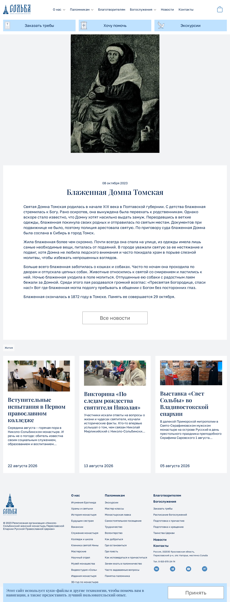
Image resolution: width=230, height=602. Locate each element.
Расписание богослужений (170, 514)
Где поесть (111, 551)
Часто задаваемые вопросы (122, 569)
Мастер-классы (114, 508)
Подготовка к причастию (168, 520)
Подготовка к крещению (168, 526)
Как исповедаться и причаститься (126, 557)
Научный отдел (80, 557)
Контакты (186, 9)
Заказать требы (163, 508)
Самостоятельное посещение (123, 520)
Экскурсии (111, 502)
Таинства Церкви (164, 532)
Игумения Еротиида (83, 502)
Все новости (115, 318)
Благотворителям (111, 9)
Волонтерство (114, 532)
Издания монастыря (83, 575)
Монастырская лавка (118, 514)
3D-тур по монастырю (84, 582)
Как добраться (114, 539)
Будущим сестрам (82, 520)
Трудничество (113, 526)
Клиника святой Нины (85, 545)
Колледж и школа (82, 539)
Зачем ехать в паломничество (123, 563)
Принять (195, 593)
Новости (167, 9)
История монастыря (83, 514)
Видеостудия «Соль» (84, 569)
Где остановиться (116, 545)
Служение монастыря (84, 532)
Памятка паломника (117, 575)
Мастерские (78, 551)
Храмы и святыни (82, 508)
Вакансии (77, 526)
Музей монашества (83, 563)
